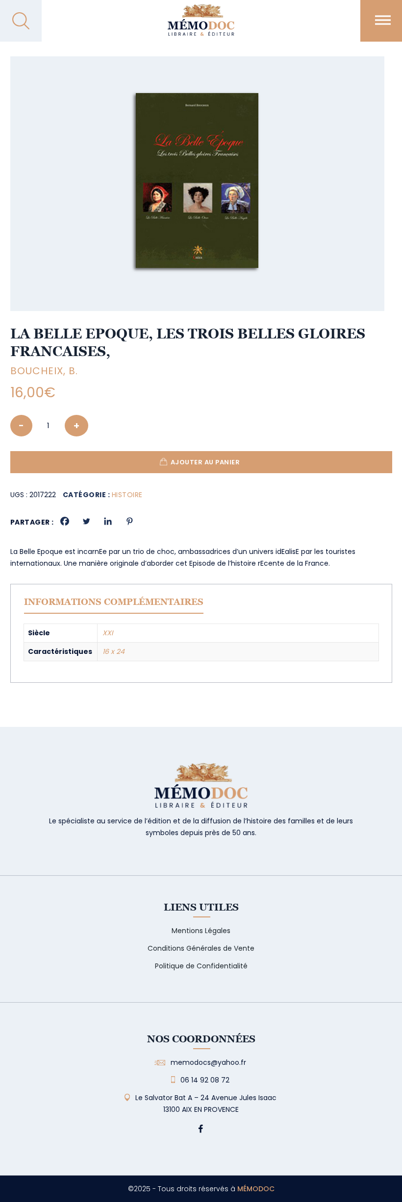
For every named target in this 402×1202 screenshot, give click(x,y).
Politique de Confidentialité (201, 966)
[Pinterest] (129, 521)
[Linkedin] (108, 521)
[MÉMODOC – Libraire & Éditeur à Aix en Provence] (201, 26)
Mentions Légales (201, 931)
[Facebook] (65, 521)
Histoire (127, 495)
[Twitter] (86, 521)
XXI (107, 633)
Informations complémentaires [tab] (113, 602)
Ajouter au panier (205, 462)
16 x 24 (113, 651)
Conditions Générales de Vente (201, 948)
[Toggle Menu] (383, 19)
